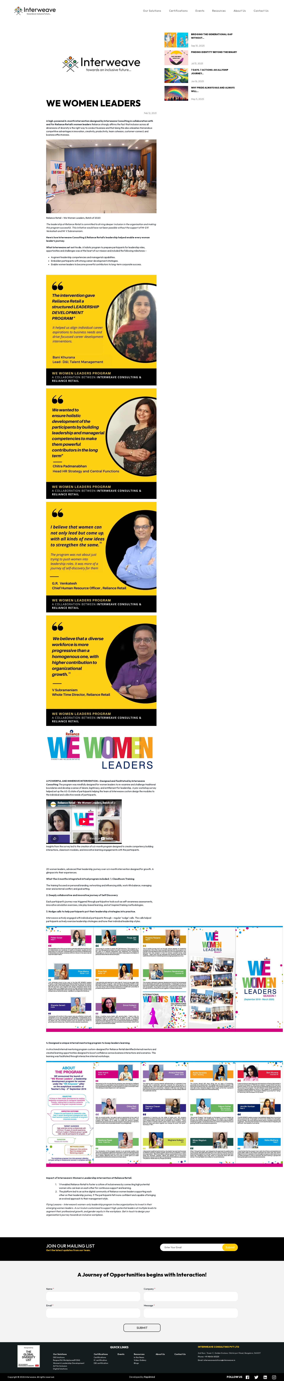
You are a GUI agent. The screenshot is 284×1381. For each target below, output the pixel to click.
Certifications (101, 1354)
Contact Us (261, 10)
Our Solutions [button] (152, 10)
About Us (240, 10)
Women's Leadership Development (68, 1363)
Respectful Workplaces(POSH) (66, 1360)
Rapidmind (149, 1376)
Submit (230, 1247)
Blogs (136, 1363)
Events (200, 10)
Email (49, 1305)
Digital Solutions (60, 1369)
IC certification (100, 1360)
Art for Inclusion (60, 1366)
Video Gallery (140, 1360)
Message (149, 1305)
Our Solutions (60, 1354)
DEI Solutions (58, 1357)
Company (149, 1288)
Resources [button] (219, 10)
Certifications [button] (178, 10)
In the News (139, 1357)
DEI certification (101, 1363)
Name (50, 1288)
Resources (139, 1354)
